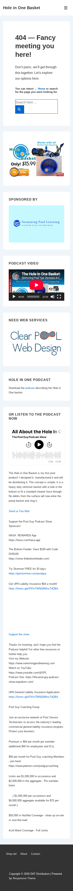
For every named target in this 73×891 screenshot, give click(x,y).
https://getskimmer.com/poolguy (27, 573)
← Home (39, 88)
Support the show (19, 634)
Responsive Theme (24, 878)
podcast (30, 388)
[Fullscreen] (59, 297)
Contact (35, 853)
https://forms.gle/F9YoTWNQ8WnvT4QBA (33, 588)
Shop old (11, 853)
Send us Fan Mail (19, 511)
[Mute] (52, 297)
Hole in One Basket (21, 7)
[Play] (14, 297)
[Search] (19, 109)
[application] (36, 285)
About (23, 853)
